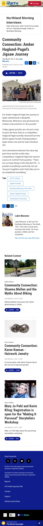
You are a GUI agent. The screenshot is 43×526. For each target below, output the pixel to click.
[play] (3, 523)
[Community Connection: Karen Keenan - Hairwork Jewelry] (20, 329)
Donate (35, 3)
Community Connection (18, 199)
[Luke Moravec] (7, 219)
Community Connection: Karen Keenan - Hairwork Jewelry (21, 350)
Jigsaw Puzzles (15, 183)
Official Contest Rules (12, 501)
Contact (7, 491)
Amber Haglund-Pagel (18, 194)
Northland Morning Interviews (21, 188)
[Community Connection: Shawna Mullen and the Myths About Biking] (20, 268)
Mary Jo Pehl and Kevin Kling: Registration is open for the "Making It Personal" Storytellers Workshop (21, 414)
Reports (7, 481)
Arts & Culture (15, 178)
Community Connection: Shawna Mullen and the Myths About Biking (21, 289)
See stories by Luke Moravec (27, 238)
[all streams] (40, 523)
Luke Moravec (22, 215)
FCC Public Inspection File (14, 486)
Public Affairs (9, 282)
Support (7, 496)
